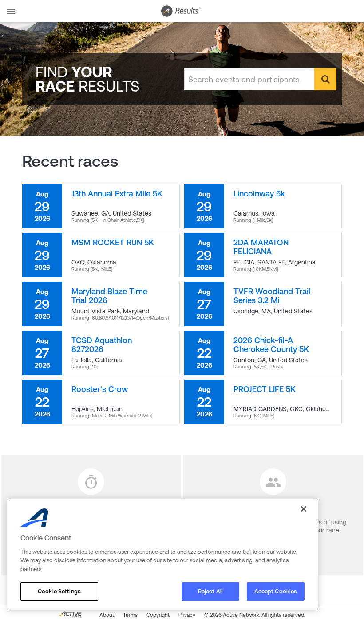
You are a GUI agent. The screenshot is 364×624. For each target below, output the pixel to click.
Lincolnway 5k (259, 193)
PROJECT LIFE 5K (264, 389)
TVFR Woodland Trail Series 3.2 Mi (271, 296)
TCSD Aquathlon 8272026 (101, 345)
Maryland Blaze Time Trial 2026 (109, 296)
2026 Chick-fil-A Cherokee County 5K (271, 345)
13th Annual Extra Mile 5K (116, 193)
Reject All (210, 591)
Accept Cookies (275, 591)
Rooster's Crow (99, 389)
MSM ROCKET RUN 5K (112, 242)
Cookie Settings (59, 591)
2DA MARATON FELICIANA (261, 247)
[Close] (303, 509)
